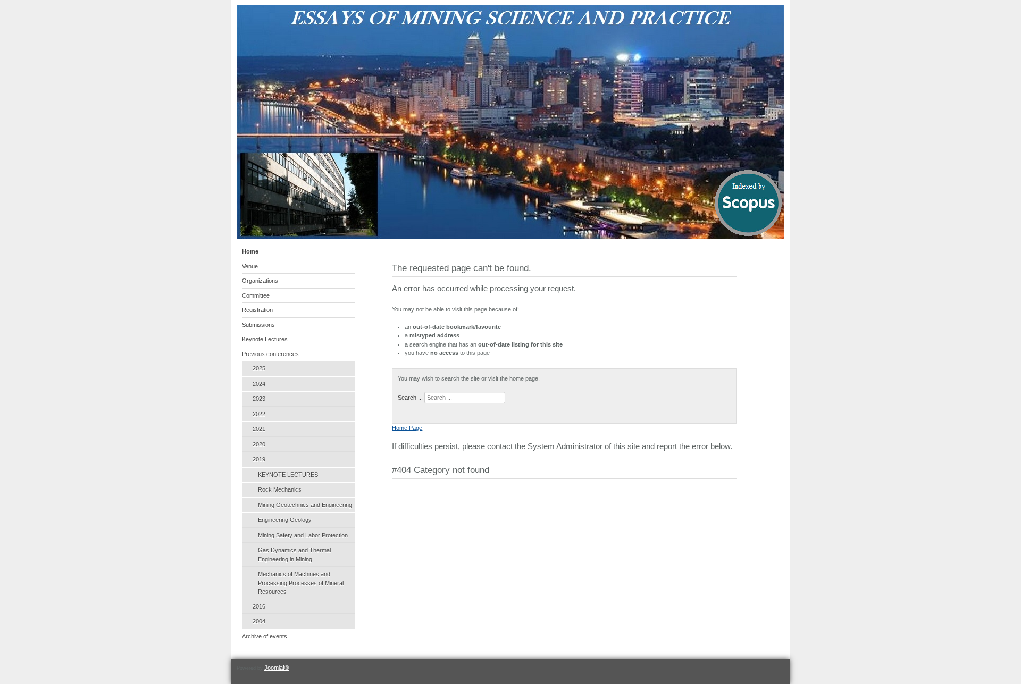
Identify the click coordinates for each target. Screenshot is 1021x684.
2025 (259, 368)
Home (250, 251)
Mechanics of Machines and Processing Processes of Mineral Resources (301, 583)
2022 (259, 414)
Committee (256, 295)
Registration (257, 310)
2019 (259, 459)
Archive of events (264, 636)
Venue (250, 266)
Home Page (407, 428)
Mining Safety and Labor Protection (303, 535)
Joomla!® (276, 667)
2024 (259, 384)
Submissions (258, 325)
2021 (259, 429)
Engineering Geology (285, 520)
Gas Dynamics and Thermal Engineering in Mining (294, 554)
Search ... (410, 397)
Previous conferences (270, 354)
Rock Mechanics (280, 489)
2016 (259, 606)
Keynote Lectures (265, 339)
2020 (259, 444)
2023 (259, 398)
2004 (259, 621)
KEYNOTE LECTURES (288, 474)
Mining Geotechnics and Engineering (305, 505)
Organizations (260, 280)
